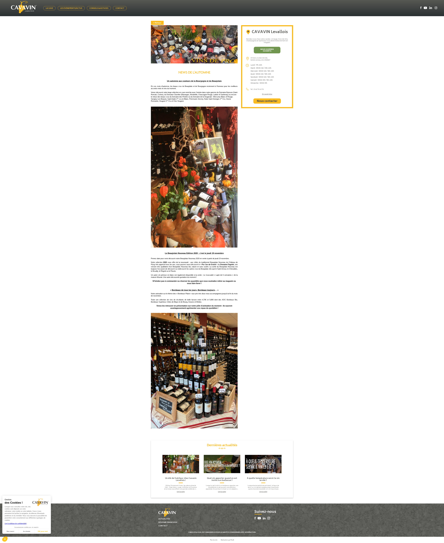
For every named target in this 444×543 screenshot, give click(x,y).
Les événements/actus (71, 8)
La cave (49, 8)
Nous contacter (267, 101)
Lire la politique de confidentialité (15, 523)
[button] (5, 539)
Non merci (10, 531)
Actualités (164, 519)
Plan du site (213, 540)
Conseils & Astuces (98, 8)
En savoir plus (267, 94)
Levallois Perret (29, 11)
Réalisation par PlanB (227, 540)
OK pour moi (43, 531)
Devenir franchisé (167, 522)
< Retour (157, 23)
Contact (120, 8)
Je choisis (26, 531)
